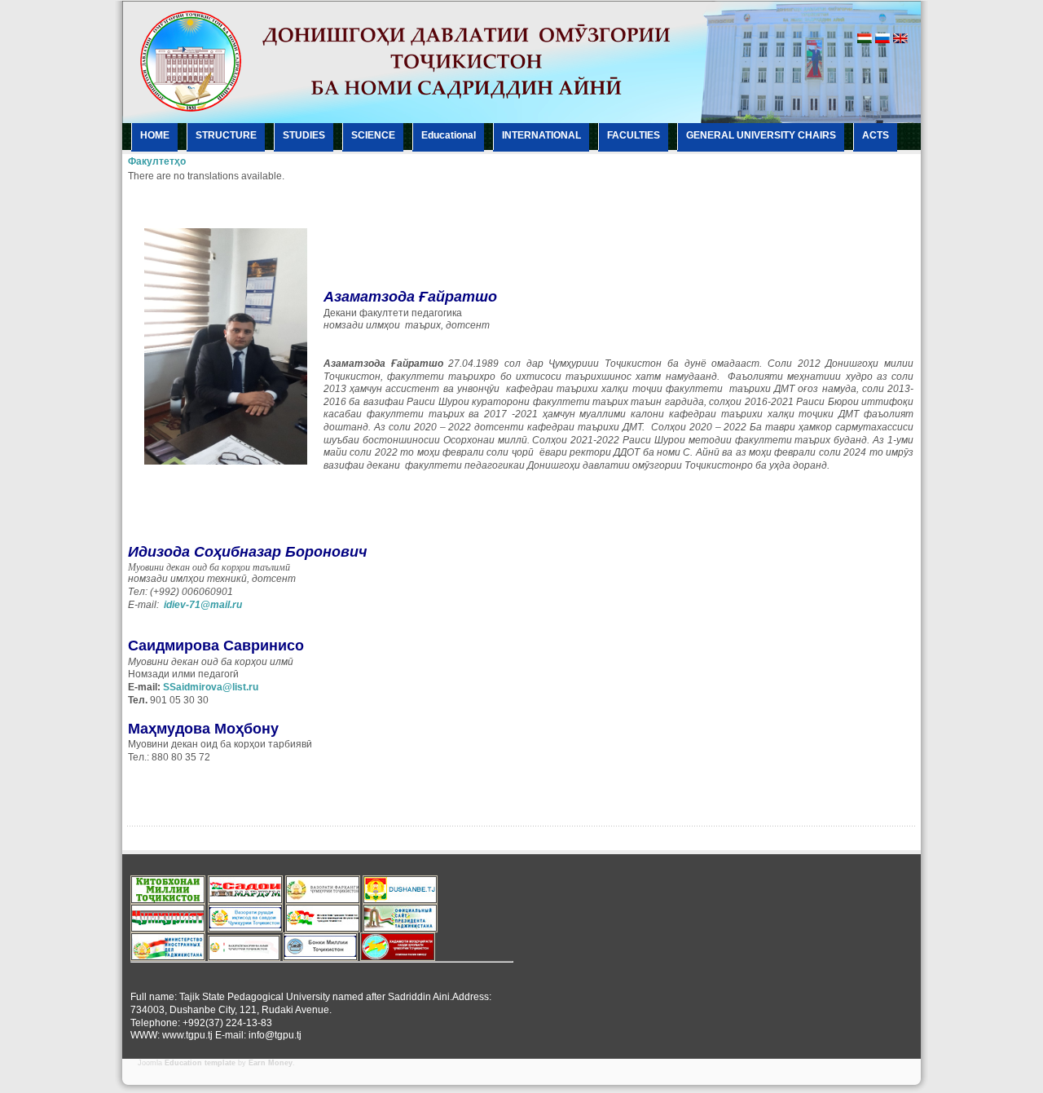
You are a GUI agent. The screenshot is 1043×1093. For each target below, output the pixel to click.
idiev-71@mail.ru (203, 604)
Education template (200, 1063)
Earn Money (271, 1063)
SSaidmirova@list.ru (210, 687)
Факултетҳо (157, 161)
